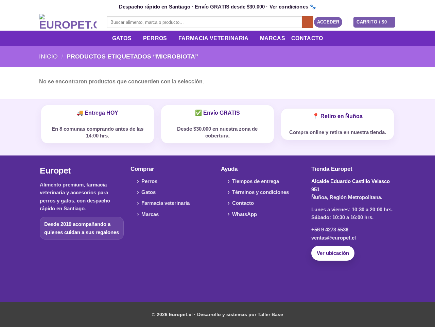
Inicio (48, 56)
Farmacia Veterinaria (213, 38)
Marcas (272, 38)
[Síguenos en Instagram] (217, 279)
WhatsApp (244, 214)
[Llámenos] (228, 279)
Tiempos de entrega (255, 181)
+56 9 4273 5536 (329, 229)
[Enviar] (307, 22)
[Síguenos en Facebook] (206, 279)
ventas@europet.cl (333, 238)
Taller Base (270, 314)
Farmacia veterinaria (165, 203)
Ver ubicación (333, 253)
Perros (155, 38)
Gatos (122, 38)
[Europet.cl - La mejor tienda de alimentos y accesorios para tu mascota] (68, 22)
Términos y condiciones (260, 192)
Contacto (307, 38)
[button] (328, 22)
